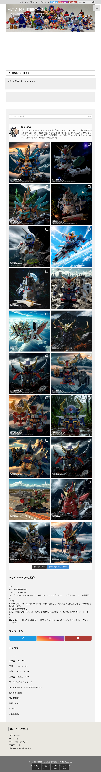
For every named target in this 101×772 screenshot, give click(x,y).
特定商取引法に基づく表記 (20, 748)
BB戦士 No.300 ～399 (19, 677)
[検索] (93, 2)
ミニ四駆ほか (14, 714)
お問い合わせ (33, 2)
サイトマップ (14, 739)
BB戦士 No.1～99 (17, 661)
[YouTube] (78, 638)
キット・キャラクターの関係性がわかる (25, 687)
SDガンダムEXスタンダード (20, 682)
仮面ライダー (14, 703)
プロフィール (44, 2)
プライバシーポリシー (18, 742)
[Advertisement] (50, 50)
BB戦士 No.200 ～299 (19, 671)
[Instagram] (50, 638)
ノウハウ (12, 655)
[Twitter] (23, 638)
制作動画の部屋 (15, 693)
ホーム (24, 2)
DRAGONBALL (15, 698)
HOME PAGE (16, 73)
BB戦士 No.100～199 (18, 666)
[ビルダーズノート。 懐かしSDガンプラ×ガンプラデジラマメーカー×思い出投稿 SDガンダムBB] (71, 373)
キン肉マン (13, 709)
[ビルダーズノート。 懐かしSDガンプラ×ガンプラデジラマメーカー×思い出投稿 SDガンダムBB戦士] (29, 162)
